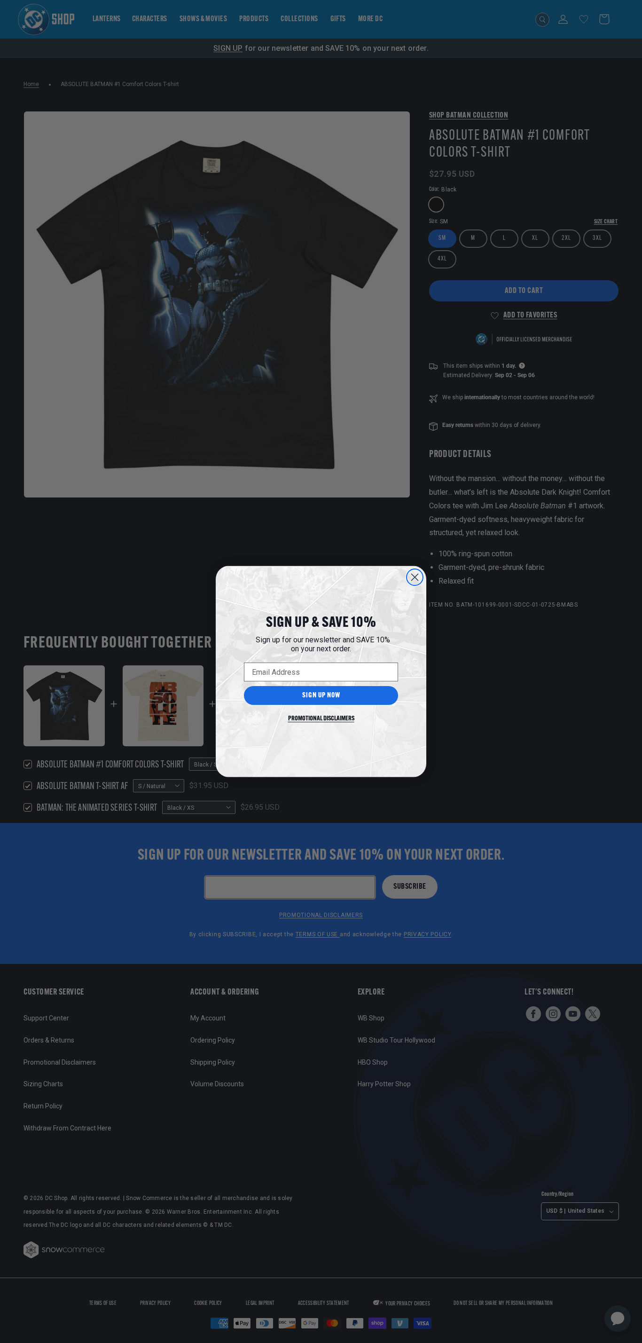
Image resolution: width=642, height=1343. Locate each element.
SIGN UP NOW (321, 695)
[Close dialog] (415, 577)
